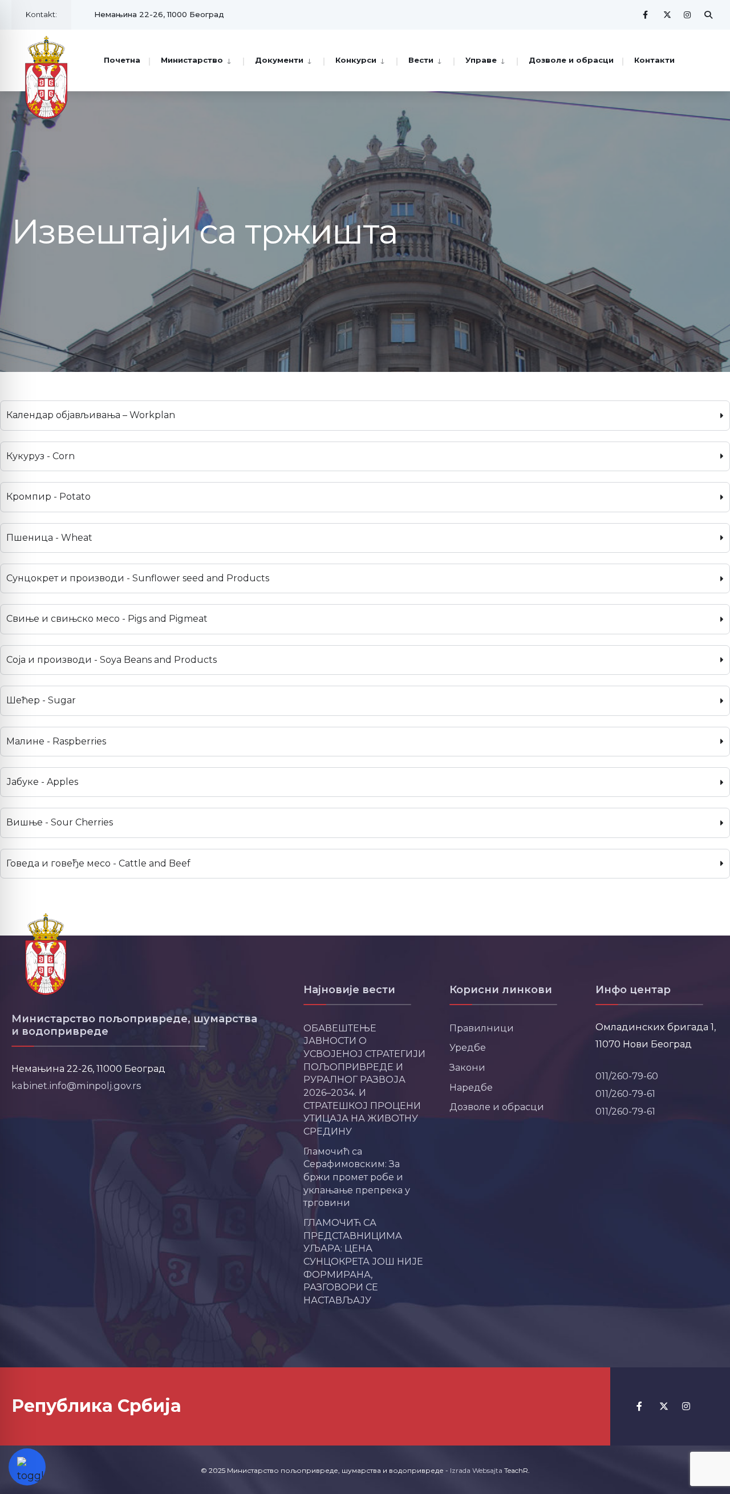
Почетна (122, 59)
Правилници (481, 1028)
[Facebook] (646, 15)
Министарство (192, 59)
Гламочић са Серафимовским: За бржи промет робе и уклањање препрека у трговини (356, 1177)
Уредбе (467, 1047)
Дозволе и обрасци (571, 59)
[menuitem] (196, 59)
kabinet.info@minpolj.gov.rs (76, 1085)
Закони (467, 1067)
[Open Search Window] (708, 15)
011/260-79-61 (625, 1093)
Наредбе (471, 1087)
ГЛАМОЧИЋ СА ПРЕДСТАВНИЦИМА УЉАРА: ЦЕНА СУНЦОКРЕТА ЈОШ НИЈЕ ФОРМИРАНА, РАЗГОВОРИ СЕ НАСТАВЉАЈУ (363, 1261)
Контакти (654, 59)
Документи (279, 59)
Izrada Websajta (476, 1470)
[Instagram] (688, 15)
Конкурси (355, 59)
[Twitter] (667, 15)
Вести (420, 59)
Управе (481, 59)
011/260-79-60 (626, 1076)
